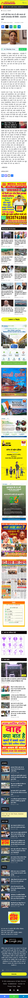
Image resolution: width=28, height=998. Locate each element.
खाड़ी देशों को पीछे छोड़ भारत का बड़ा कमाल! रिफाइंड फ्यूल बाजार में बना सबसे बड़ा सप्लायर (20, 310)
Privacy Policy (12, 986)
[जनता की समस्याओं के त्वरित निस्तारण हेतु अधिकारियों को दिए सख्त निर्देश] (5, 888)
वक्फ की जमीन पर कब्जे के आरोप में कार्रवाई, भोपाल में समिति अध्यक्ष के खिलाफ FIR (7, 242)
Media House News (8, 22)
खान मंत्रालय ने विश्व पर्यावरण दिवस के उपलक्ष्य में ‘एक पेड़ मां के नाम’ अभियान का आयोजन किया (18, 859)
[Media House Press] (8, 2)
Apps (18, 986)
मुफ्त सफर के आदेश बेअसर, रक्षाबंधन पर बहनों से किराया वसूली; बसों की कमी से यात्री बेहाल (20, 259)
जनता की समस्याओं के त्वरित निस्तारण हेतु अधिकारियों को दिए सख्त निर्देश (18, 888)
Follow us (5, 809)
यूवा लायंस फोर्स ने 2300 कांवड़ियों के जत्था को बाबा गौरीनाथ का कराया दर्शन (19, 792)
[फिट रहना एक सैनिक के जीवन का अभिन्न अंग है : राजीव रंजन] (5, 786)
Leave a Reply (14, 319)
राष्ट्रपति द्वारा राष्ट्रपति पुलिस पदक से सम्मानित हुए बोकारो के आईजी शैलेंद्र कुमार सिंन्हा (19, 777)
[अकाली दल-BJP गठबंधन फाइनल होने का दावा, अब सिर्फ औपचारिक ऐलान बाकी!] (7, 269)
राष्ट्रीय (9, 10)
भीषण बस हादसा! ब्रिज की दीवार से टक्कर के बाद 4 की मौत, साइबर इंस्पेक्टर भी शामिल (7, 293)
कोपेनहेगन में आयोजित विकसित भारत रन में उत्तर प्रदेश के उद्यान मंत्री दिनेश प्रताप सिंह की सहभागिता (18, 896)
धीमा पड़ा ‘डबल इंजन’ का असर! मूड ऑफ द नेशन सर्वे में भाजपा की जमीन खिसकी (7, 309)
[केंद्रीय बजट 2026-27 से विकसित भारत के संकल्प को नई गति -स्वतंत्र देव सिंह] (5, 873)
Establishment (12, 983)
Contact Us (21, 983)
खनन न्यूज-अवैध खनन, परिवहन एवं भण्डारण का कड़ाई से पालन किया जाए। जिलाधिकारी (19, 850)
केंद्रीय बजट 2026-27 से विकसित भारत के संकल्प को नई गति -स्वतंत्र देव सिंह (18, 873)
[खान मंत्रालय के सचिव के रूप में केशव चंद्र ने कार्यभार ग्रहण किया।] (5, 827)
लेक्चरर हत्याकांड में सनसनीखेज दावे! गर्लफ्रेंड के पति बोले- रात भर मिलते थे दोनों (20, 293)
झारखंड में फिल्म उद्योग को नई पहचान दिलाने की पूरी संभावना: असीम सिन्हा (18, 769)
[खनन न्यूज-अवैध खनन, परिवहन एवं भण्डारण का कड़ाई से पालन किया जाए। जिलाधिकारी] (5, 851)
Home (4, 10)
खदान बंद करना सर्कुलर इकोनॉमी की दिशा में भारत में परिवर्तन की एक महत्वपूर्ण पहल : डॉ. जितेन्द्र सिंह (19, 834)
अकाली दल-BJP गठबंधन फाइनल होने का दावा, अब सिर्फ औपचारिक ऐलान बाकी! (6, 276)
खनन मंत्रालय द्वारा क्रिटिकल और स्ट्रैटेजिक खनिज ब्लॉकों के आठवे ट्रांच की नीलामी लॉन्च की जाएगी (18, 842)
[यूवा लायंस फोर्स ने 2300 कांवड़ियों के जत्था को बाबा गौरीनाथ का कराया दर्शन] (5, 793)
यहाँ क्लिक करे (23, 49)
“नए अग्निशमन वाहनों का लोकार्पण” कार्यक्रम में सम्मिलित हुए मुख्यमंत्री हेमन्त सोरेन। (19, 800)
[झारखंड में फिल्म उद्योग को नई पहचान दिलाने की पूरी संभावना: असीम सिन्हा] (5, 769)
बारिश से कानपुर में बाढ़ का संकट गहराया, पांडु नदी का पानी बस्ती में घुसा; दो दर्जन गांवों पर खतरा (20, 276)
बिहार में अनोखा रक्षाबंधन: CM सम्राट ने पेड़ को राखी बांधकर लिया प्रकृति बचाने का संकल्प (20, 242)
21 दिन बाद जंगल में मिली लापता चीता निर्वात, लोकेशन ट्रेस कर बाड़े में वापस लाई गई (6, 259)
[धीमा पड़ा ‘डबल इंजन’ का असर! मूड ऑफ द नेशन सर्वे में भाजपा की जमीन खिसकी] (7, 303)
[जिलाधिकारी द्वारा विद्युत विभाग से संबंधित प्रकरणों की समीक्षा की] (5, 905)
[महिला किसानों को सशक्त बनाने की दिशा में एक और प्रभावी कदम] (5, 881)
